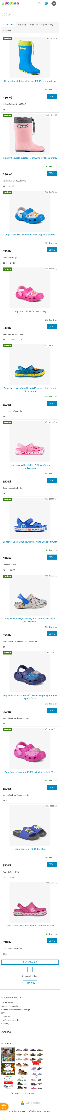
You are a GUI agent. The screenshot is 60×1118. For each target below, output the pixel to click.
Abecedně (7, 30)
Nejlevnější (22, 24)
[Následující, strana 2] (30, 969)
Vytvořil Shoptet (32, 1103)
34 (4, 109)
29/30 (12, 877)
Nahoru (31, 983)
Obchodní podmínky (9, 1006)
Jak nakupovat (7, 1002)
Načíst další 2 (30, 962)
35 (13, 186)
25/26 (20, 339)
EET (3, 1013)
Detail (52, 96)
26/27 (12, 570)
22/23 (5, 263)
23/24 (5, 570)
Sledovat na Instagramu (24, 1093)
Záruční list (5, 1016)
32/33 (5, 954)
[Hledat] (39, 3)
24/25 (12, 263)
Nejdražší (34, 24)
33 (4, 186)
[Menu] (54, 3)
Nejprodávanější (47, 24)
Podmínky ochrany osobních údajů (15, 1009)
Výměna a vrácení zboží (11, 1020)
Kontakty (5, 1023)
